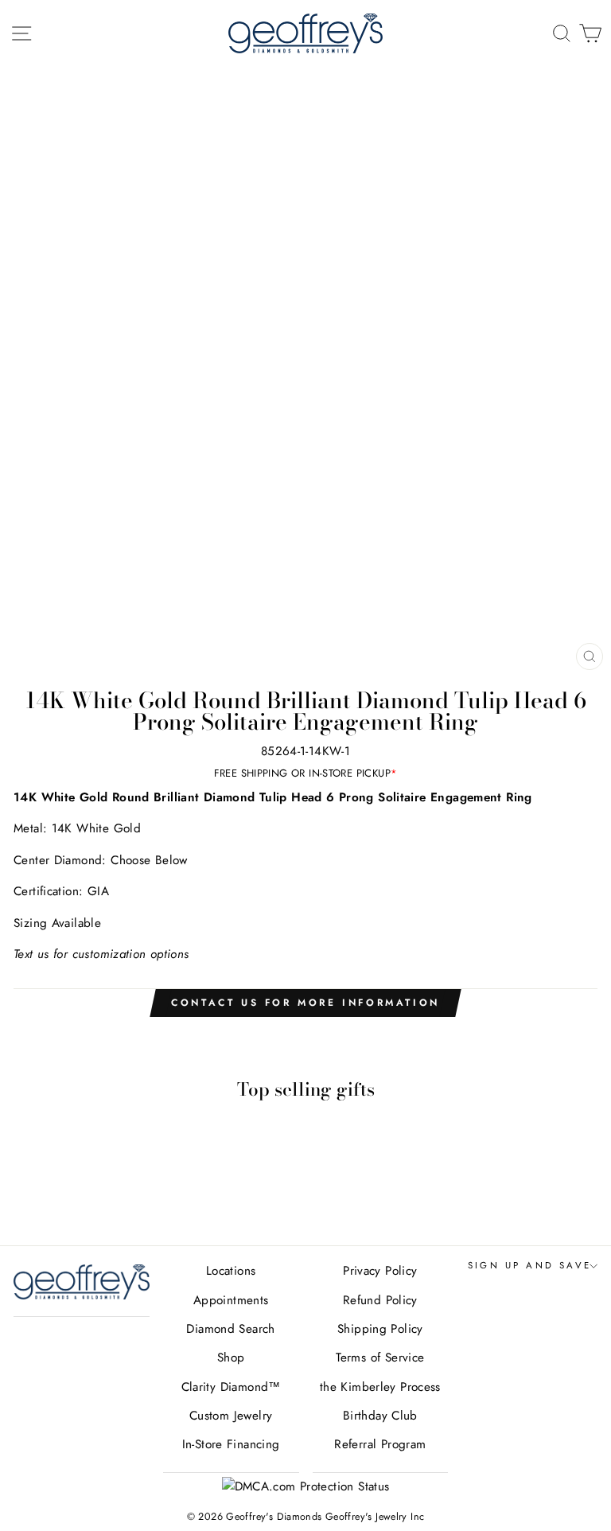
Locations (230, 1271)
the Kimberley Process (380, 1387)
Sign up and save (530, 1265)
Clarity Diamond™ (231, 1387)
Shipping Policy (380, 1329)
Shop (231, 1357)
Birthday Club (380, 1415)
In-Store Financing (231, 1444)
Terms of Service (380, 1357)
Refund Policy (380, 1300)
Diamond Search (230, 1329)
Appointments (231, 1300)
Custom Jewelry (230, 1415)
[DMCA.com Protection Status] (306, 1486)
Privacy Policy (380, 1271)
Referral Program (380, 1444)
